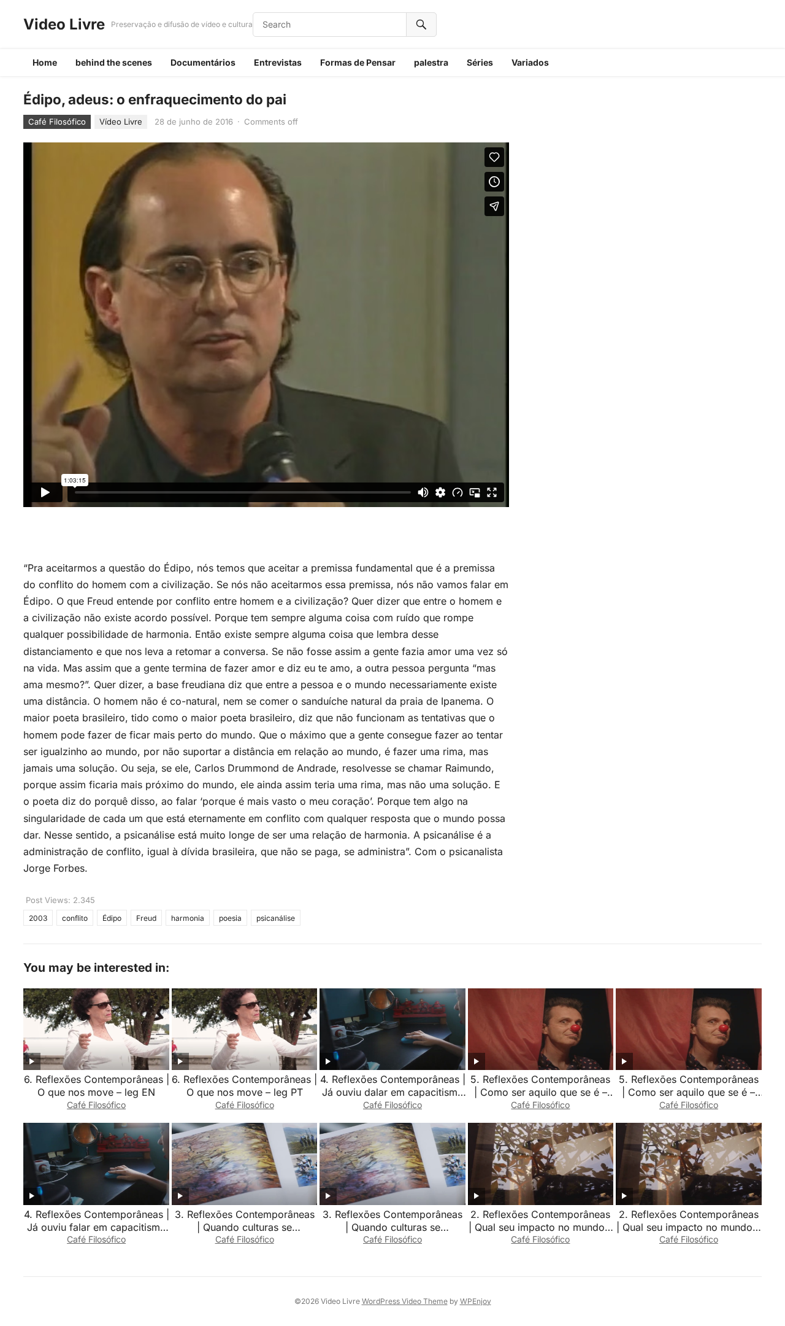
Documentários (203, 62)
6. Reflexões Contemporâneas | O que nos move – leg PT (244, 1085)
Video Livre (64, 24)
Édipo (111, 918)
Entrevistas (278, 62)
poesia (230, 918)
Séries (480, 62)
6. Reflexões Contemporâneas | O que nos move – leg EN (96, 1085)
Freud (146, 918)
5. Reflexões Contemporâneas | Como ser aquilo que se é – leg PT (689, 1092)
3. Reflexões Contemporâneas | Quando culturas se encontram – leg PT (245, 1227)
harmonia (187, 918)
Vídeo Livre (120, 121)
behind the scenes (113, 62)
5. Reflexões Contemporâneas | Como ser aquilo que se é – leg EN (540, 1092)
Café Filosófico (57, 121)
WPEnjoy (475, 1301)
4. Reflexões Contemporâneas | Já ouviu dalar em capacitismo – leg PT (392, 1092)
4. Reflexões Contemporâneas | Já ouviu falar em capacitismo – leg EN (96, 1227)
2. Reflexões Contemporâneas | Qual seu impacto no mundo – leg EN (688, 1227)
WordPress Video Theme (405, 1301)
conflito (75, 918)
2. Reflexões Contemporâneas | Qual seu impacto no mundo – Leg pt (541, 1227)
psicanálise (275, 918)
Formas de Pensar (358, 62)
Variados (530, 62)
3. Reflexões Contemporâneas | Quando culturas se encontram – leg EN (392, 1227)
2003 (38, 918)
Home (45, 62)
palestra (431, 62)
